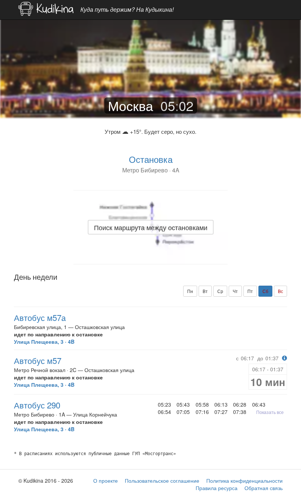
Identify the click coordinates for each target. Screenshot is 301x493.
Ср (220, 291)
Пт (250, 291)
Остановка (151, 159)
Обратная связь (263, 488)
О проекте (105, 480)
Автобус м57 (37, 360)
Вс (280, 291)
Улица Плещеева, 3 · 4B (44, 341)
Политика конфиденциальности (244, 480)
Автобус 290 (37, 405)
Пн (190, 291)
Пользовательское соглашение (162, 480)
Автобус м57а (40, 317)
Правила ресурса (216, 488)
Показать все (270, 412)
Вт (205, 291)
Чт (235, 291)
